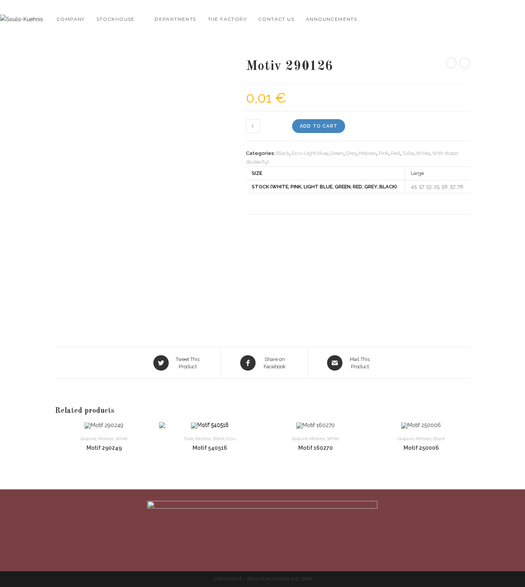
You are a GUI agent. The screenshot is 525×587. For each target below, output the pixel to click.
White (423, 153)
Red (395, 153)
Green (337, 153)
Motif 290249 (104, 448)
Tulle (408, 153)
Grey (351, 153)
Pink (384, 153)
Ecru (231, 438)
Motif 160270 (315, 448)
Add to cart (318, 126)
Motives (367, 153)
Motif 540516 (210, 448)
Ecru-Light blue (309, 153)
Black (282, 153)
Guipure (88, 438)
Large (417, 173)
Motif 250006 (421, 448)
